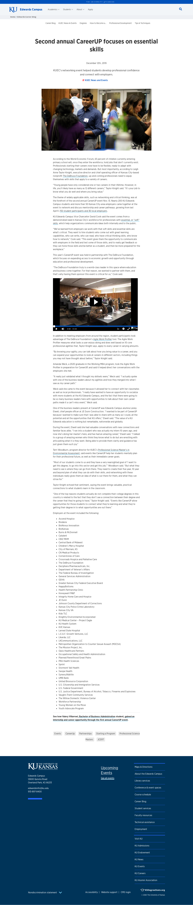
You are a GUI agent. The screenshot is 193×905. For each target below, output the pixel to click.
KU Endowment (142, 852)
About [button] (79, 9)
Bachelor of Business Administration (97, 716)
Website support (109, 892)
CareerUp (70, 733)
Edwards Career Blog (26, 17)
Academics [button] (52, 9)
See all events (107, 778)
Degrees (83, 23)
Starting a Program (105, 733)
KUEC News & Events (67, 23)
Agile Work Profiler (102, 339)
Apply (90, 9)
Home (13, 17)
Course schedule (143, 794)
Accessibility (91, 892)
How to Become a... (98, 23)
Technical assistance (145, 822)
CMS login (126, 892)
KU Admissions (142, 845)
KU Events (140, 866)
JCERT (101, 739)
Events (57, 733)
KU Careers (140, 873)
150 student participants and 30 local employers (83, 210)
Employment (141, 829)
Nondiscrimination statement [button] (43, 892)
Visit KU (138, 838)
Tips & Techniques (142, 23)
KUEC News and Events (96, 80)
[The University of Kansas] (43, 768)
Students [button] (67, 9)
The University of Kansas (156, 895)
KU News (139, 859)
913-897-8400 (35, 791)
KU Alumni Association (146, 880)
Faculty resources (143, 815)
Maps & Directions (143, 766)
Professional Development (120, 23)
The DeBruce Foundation (75, 175)
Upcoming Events (109, 770)
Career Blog (50, 23)
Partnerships (85, 733)
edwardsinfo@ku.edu (38, 788)
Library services (142, 780)
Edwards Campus (31, 9)
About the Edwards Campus (148, 773)
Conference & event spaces (148, 787)
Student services (143, 808)
